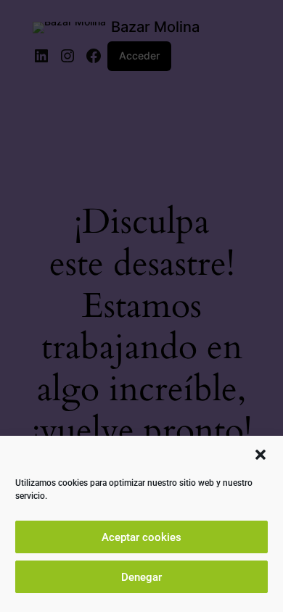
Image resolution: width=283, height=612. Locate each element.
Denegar (141, 577)
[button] (260, 454)
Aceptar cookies (141, 537)
